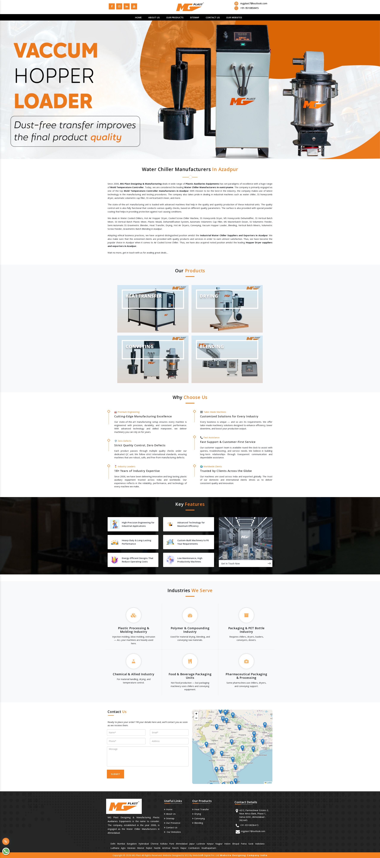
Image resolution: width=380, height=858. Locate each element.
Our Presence (173, 822)
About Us (154, 17)
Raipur (183, 848)
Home (138, 17)
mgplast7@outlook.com (253, 3)
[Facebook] (111, 7)
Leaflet (269, 782)
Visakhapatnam (208, 848)
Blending (198, 822)
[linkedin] (126, 7)
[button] (28, 89)
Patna (244, 843)
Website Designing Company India (243, 855)
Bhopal (235, 843)
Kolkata (163, 843)
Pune (171, 843)
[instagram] (119, 7)
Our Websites (234, 17)
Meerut (140, 848)
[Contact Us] (5, 839)
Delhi (112, 843)
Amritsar (166, 848)
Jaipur (192, 843)
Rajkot (149, 848)
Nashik (157, 848)
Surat (250, 843)
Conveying (199, 818)
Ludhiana (114, 848)
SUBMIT (115, 773)
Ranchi (175, 848)
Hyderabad (143, 843)
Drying (197, 813)
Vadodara (259, 843)
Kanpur (210, 843)
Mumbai (121, 843)
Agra (123, 848)
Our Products (174, 17)
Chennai (154, 843)
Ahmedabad (181, 843)
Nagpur (219, 843)
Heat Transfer (201, 809)
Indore (227, 843)
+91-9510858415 (249, 825)
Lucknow (200, 843)
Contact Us (213, 17)
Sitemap (194, 17)
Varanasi (131, 848)
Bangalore (132, 843)
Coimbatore (194, 848)
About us (171, 813)
